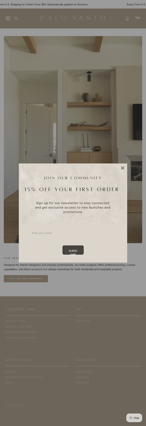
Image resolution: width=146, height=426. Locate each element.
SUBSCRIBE (73, 252)
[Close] (122, 168)
